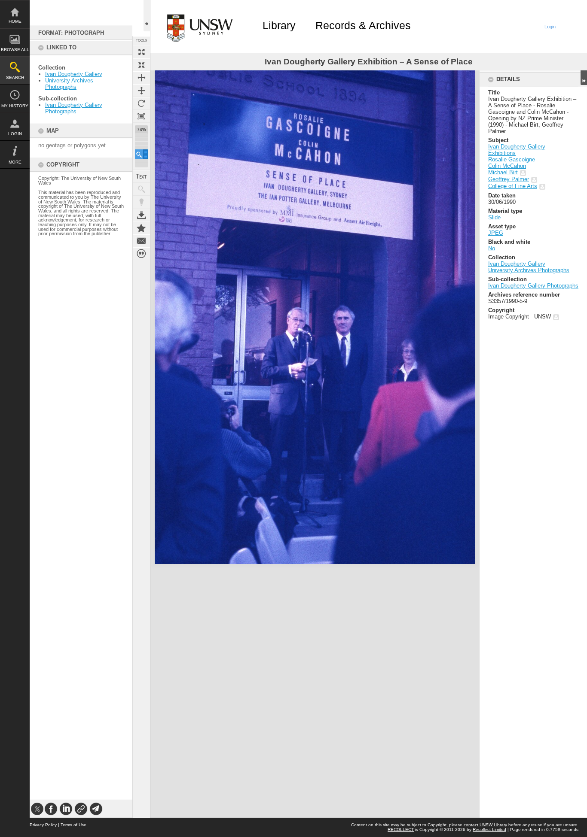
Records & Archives (363, 25)
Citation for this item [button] (141, 253)
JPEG (495, 233)
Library (279, 25)
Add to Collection (141, 227)
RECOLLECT (401, 829)
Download (141, 215)
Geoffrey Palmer (508, 179)
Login (15, 133)
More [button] (15, 162)
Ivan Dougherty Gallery (73, 74)
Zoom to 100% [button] (141, 116)
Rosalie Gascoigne (511, 159)
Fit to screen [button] (141, 64)
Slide (494, 217)
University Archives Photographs (69, 83)
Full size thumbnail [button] (141, 51)
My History (14, 105)
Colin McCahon (507, 166)
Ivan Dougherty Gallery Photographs (73, 108)
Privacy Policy (43, 824)
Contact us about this (141, 240)
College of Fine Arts (512, 186)
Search (15, 77)
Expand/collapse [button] (584, 77)
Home (15, 21)
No (491, 248)
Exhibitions (502, 153)
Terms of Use (73, 824)
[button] (141, 154)
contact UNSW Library (485, 824)
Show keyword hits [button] (141, 189)
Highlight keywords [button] (141, 202)
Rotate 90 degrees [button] (141, 103)
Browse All (15, 49)
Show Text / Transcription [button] (141, 176)
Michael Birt (503, 172)
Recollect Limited (489, 829)
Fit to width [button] (141, 77)
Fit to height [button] (141, 90)
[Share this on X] (37, 809)
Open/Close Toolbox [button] (147, 15)
